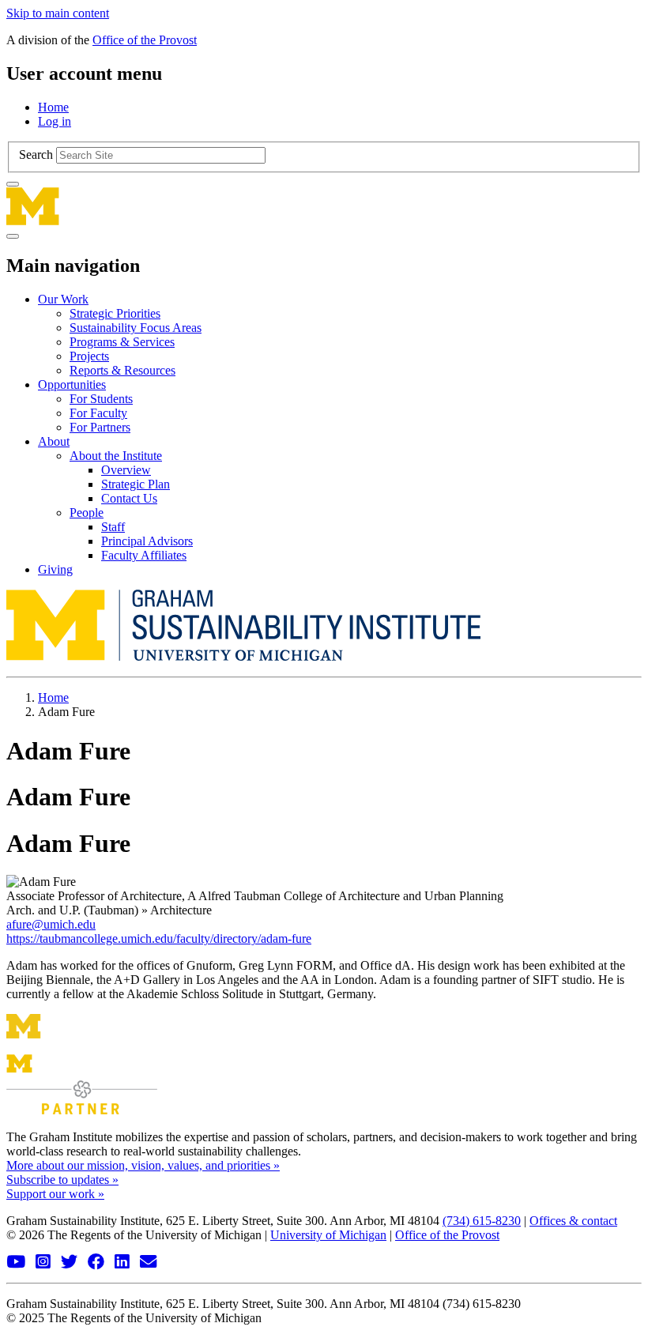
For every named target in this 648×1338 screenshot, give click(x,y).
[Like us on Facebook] (98, 1262)
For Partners (100, 427)
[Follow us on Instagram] (45, 1262)
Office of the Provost (144, 40)
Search (36, 154)
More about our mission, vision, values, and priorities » (143, 1165)
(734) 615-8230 (482, 1220)
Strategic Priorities (115, 313)
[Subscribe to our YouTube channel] (17, 1262)
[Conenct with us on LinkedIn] (124, 1262)
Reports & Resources (122, 370)
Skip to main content (57, 13)
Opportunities (72, 384)
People (87, 512)
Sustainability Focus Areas (136, 327)
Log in (54, 121)
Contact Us (129, 498)
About (54, 441)
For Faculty (98, 413)
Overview (126, 470)
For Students (101, 398)
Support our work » (55, 1193)
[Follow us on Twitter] (71, 1262)
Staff (113, 526)
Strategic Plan (135, 484)
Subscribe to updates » (62, 1179)
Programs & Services (122, 342)
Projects (89, 356)
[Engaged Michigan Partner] (81, 1110)
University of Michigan (328, 1235)
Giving (55, 569)
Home (53, 107)
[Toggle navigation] (12, 236)
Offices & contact (573, 1220)
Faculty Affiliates (143, 555)
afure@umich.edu (51, 924)
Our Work (63, 299)
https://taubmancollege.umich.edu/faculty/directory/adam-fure (158, 938)
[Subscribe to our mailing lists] (150, 1262)
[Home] (324, 206)
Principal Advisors (147, 541)
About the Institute (116, 455)
